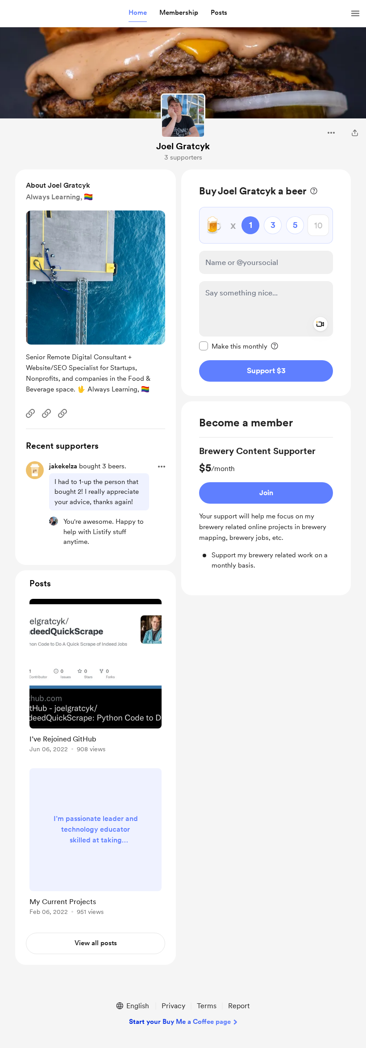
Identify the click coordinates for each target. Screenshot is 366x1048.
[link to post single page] (95, 677)
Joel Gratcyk (183, 146)
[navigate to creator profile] (183, 115)
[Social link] (30, 413)
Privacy (173, 1006)
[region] (266, 282)
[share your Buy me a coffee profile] (355, 133)
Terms (206, 1006)
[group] (266, 507)
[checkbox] (233, 346)
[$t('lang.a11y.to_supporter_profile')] (53, 521)
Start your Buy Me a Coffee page (180, 1022)
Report (239, 1006)
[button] (138, 13)
